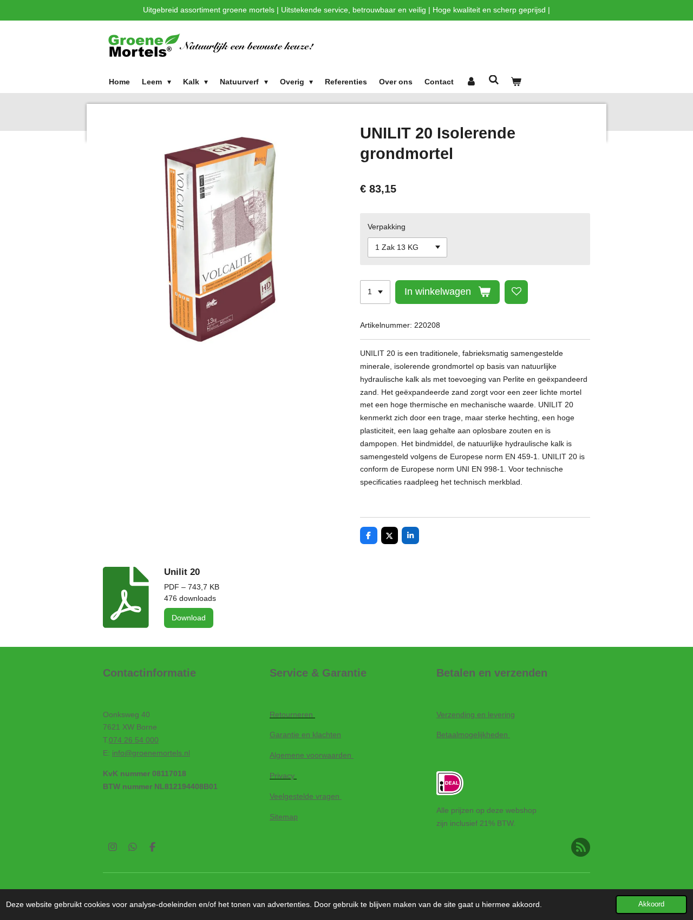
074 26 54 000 (134, 740)
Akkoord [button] (651, 904)
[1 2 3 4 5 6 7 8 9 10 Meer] (375, 292)
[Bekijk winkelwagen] (516, 82)
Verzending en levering (475, 714)
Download (189, 617)
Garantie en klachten (305, 734)
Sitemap (284, 816)
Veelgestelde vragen (306, 796)
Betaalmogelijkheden (473, 734)
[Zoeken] (493, 80)
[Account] (471, 82)
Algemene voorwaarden (312, 755)
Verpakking (387, 226)
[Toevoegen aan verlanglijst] (516, 292)
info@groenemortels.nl (151, 753)
